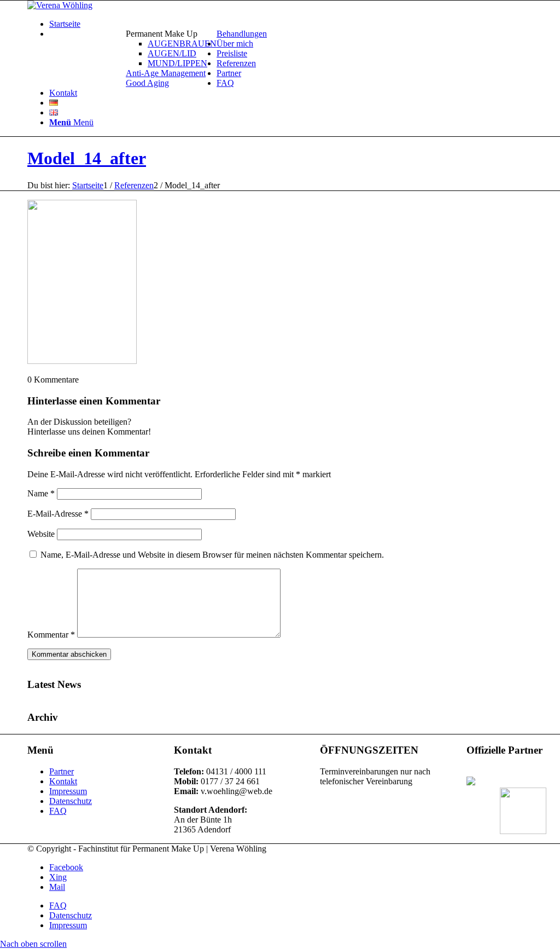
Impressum (68, 791)
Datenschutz (70, 801)
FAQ (58, 810)
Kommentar (51, 634)
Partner (61, 771)
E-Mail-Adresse (58, 513)
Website (41, 534)
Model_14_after (86, 158)
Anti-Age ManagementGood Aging (166, 78)
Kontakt (63, 781)
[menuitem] (171, 48)
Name (41, 493)
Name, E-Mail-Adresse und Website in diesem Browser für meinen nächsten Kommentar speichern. (212, 554)
